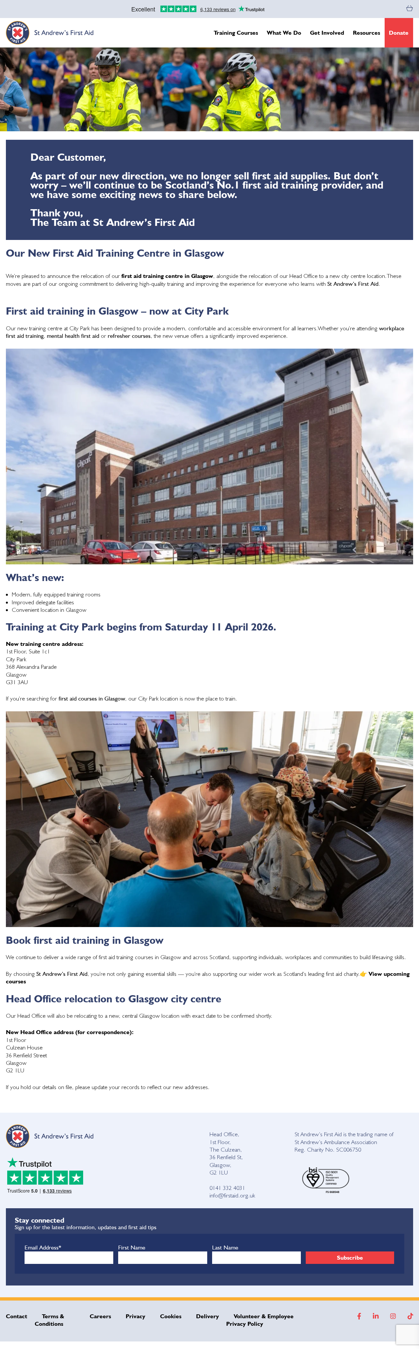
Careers (100, 1316)
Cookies (170, 1316)
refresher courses (129, 335)
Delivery (207, 1316)
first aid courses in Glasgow (92, 698)
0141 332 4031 (227, 1187)
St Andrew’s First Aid (352, 283)
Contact (16, 1316)
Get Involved (327, 32)
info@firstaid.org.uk (232, 1195)
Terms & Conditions (49, 1320)
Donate (399, 32)
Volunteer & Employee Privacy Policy (260, 1320)
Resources (366, 32)
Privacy (135, 1316)
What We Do (284, 32)
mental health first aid (74, 335)
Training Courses (236, 32)
